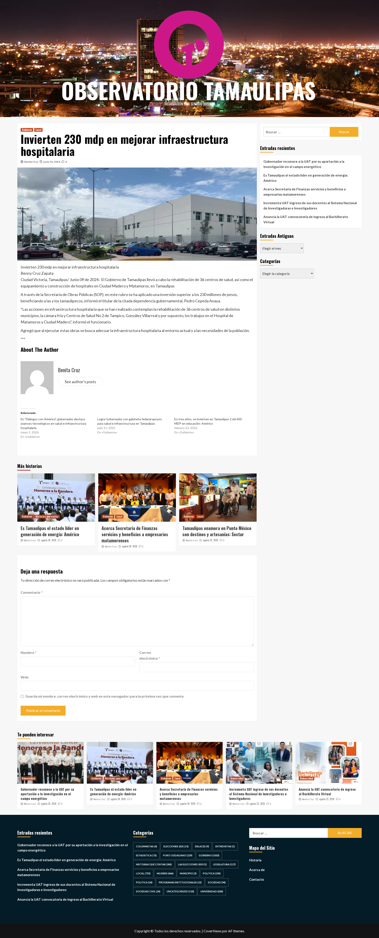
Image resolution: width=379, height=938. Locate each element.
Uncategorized (180, 891)
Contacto (256, 879)
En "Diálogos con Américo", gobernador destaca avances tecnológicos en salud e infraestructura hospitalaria (53, 423)
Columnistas (146, 846)
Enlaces (202, 846)
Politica (212, 873)
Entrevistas (225, 846)
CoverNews (213, 931)
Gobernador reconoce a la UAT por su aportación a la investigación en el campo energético (303, 164)
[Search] (359, 122)
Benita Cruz (31, 161)
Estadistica (146, 855)
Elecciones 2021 (176, 846)
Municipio (188, 873)
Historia (255, 860)
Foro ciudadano (177, 855)
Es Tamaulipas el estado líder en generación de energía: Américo (50, 531)
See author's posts (80, 381)
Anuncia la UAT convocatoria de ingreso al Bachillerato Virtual (305, 219)
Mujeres (165, 873)
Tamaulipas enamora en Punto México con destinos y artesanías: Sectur (216, 531)
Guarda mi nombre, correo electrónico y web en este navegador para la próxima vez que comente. (104, 696)
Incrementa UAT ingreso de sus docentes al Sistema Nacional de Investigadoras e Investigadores (310, 205)
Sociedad (217, 882)
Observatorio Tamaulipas (188, 90)
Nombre (28, 652)
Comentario (32, 592)
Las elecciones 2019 (192, 864)
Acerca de (257, 870)
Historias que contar (47, 516)
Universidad (28, 778)
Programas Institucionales (180, 882)
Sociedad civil (148, 891)
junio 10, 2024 (51, 161)
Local (38, 130)
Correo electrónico (149, 655)
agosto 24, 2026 (48, 540)
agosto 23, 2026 (257, 803)
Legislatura (224, 864)
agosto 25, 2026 (48, 803)
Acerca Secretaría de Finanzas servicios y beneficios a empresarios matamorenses (135, 534)
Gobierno (27, 130)
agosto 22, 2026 (210, 540)
